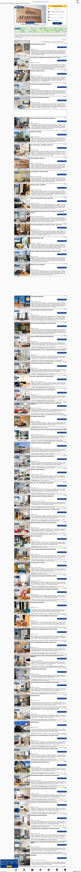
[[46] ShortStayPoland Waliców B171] (22, 674)
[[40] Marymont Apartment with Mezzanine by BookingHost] (22, 594)
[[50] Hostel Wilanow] (22, 727)
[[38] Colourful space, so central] (22, 568)
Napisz (80, 871)
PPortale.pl (5, 871)
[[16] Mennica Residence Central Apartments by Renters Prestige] (22, 256)
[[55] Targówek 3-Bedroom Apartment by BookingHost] (22, 794)
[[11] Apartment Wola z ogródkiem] (22, 190)
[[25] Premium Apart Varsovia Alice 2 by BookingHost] (22, 395)
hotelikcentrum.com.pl (40, 1)
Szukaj (57, 23)
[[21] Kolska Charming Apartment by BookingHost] (22, 342)
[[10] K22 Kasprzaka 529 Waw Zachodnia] (22, 177)
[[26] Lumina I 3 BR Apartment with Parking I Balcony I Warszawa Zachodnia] (22, 408)
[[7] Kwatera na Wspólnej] (22, 137)
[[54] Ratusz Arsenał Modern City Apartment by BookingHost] (22, 780)
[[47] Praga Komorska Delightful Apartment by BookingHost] (22, 687)
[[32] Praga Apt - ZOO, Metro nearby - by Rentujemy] (22, 488)
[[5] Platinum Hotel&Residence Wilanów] (22, 103)
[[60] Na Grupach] (22, 860)
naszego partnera (51, 347)
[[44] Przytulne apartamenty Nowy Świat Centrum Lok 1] (22, 647)
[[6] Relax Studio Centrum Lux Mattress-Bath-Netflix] (22, 123)
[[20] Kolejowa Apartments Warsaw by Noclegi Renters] (22, 328)
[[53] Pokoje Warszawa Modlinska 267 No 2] (22, 767)
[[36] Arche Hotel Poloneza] (22, 541)
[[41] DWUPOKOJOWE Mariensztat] (22, 608)
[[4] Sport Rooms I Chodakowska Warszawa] (22, 89)
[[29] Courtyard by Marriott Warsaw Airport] (22, 448)
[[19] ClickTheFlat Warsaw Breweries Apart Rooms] (22, 315)
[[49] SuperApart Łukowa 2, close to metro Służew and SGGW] (22, 714)
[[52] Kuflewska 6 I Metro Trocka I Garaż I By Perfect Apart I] (22, 754)
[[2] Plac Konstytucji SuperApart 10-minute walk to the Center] (22, 63)
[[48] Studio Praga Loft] (22, 701)
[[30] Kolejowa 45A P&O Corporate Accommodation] (22, 461)
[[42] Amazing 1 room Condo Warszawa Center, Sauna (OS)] (22, 621)
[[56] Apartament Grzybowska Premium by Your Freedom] (22, 807)
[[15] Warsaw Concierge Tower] (22, 243)
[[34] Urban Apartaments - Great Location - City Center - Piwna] (22, 514)
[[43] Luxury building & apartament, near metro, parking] (22, 634)
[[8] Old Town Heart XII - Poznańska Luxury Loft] (22, 150)
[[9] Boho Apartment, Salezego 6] (22, 163)
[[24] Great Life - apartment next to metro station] (22, 381)
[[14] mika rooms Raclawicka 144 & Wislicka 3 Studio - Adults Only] (22, 230)
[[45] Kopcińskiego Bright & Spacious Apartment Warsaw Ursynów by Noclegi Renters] (22, 661)
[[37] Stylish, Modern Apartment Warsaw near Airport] (22, 554)
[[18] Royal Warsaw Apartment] (22, 302)
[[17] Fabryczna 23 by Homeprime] (22, 270)
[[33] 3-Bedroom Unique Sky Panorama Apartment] (22, 501)
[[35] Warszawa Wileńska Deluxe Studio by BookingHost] (22, 528)
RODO (6, 864)
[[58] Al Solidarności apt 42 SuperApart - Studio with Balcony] (22, 834)
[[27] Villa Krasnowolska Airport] (22, 421)
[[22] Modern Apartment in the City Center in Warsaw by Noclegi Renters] (22, 355)
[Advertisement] (40, 286)
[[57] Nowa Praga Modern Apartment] (22, 820)
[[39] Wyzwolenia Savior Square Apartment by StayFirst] (22, 581)
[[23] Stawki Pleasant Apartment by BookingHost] (22, 368)
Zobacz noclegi (61, 47)
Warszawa (16, 45)
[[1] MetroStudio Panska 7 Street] (22, 49)
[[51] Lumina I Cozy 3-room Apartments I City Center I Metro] (22, 741)
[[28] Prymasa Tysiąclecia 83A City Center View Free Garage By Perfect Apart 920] (22, 435)
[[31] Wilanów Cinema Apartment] (22, 475)
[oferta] (17, 81)
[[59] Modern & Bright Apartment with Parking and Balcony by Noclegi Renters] (22, 847)
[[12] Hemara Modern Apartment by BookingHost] (22, 203)
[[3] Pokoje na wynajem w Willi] (22, 76)
